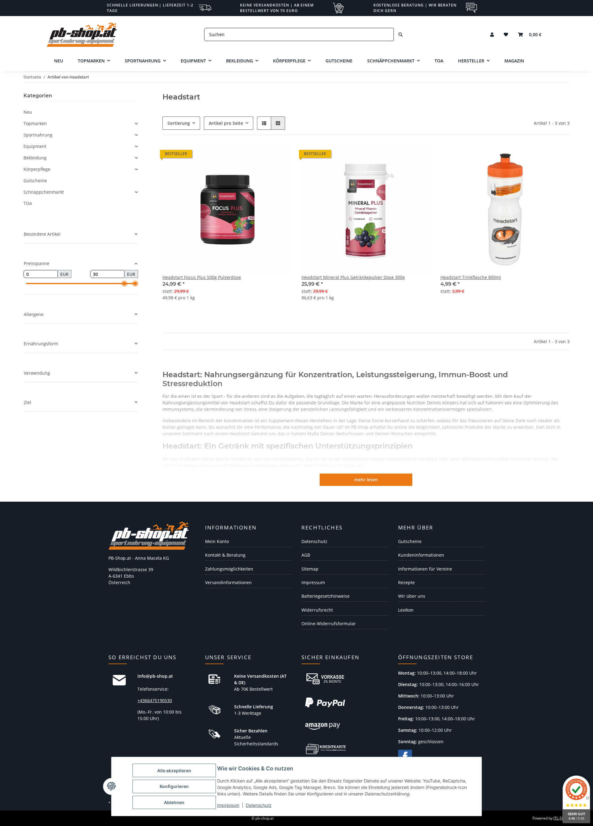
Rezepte (406, 582)
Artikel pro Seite (226, 123)
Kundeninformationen (421, 555)
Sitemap (309, 569)
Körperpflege (36, 169)
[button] (492, 34)
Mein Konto (217, 541)
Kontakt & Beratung (225, 555)
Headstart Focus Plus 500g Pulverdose (201, 277)
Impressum (228, 805)
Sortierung (178, 123)
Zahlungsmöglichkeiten (229, 569)
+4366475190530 (154, 700)
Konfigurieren (174, 786)
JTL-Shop (560, 818)
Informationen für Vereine (425, 569)
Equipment (34, 146)
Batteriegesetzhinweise (325, 596)
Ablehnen (174, 802)
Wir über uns (411, 596)
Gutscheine (35, 180)
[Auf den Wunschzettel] (559, 155)
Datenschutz (258, 805)
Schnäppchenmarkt (43, 192)
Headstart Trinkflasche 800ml (470, 277)
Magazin (514, 61)
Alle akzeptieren (174, 770)
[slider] (124, 283)
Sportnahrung (38, 135)
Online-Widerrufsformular (328, 623)
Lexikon (406, 610)
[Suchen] (400, 34)
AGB (305, 555)
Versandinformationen (228, 582)
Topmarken (35, 123)
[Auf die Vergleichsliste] (543, 155)
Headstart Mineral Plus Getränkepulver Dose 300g (353, 277)
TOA (27, 203)
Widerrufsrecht (317, 610)
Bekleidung (35, 158)
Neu (27, 112)
